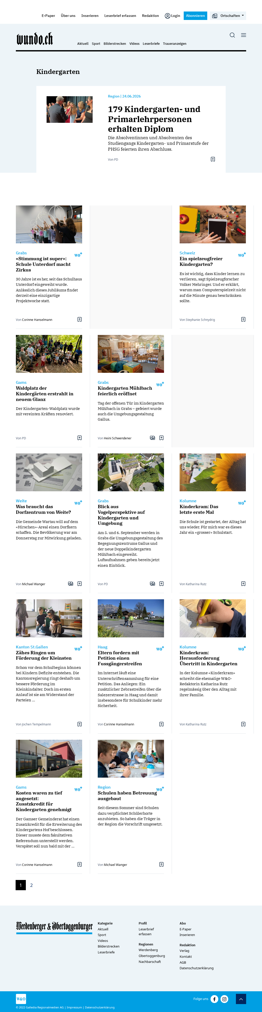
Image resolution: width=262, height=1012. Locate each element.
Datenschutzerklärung (197, 968)
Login (175, 15)
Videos (134, 43)
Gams (21, 382)
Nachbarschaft (150, 961)
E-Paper (48, 15)
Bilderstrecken (115, 43)
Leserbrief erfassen (120, 15)
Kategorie (105, 923)
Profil (143, 923)
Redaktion (150, 15)
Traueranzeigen (175, 43)
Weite (21, 500)
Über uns (68, 15)
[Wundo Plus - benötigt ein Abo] (78, 254)
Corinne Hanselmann (37, 320)
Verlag (184, 950)
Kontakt (186, 956)
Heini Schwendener (118, 438)
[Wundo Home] (35, 38)
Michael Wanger (33, 584)
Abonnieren (195, 15)
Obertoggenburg (152, 955)
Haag (102, 646)
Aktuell (83, 43)
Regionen (146, 944)
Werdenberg (148, 950)
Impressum (74, 1007)
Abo (183, 923)
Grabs (21, 252)
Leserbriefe (151, 43)
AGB (183, 962)
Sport (96, 43)
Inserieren (90, 15)
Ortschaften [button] (230, 15)
